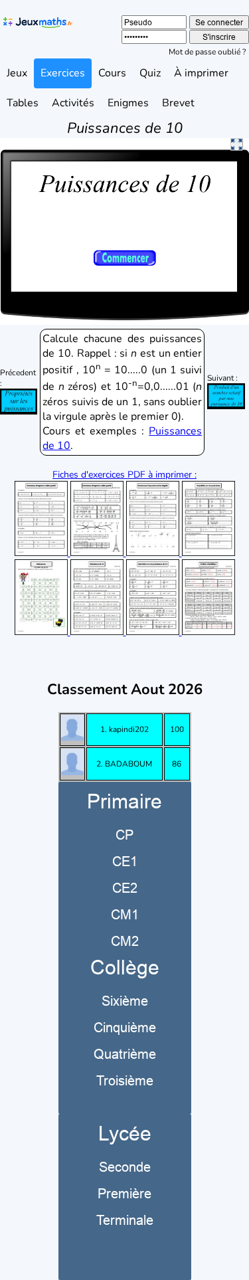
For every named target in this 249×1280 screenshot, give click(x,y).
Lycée (124, 1133)
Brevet (178, 103)
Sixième (125, 1000)
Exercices (63, 73)
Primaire (124, 801)
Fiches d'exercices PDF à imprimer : (124, 474)
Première (124, 1193)
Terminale (124, 1220)
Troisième (124, 1080)
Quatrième (125, 1053)
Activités (73, 103)
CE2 (124, 887)
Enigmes (128, 103)
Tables (23, 103)
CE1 (124, 861)
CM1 (125, 914)
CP (124, 834)
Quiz (150, 73)
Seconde (125, 1166)
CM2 (125, 941)
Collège (124, 967)
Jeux (17, 73)
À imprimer (201, 73)
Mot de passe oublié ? (207, 51)
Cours (112, 73)
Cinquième (125, 1027)
